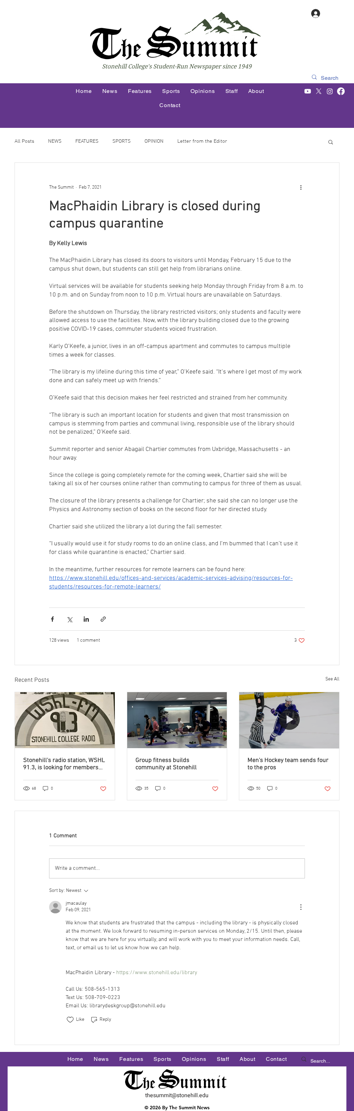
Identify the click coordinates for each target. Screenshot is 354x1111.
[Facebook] (341, 91)
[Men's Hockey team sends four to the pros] (289, 720)
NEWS (55, 141)
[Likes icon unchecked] (70, 1020)
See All (332, 679)
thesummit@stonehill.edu (176, 1095)
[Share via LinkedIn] (86, 619)
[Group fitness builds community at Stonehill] (177, 720)
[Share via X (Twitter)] (69, 619)
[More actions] (301, 187)
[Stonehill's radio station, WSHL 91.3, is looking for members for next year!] (65, 720)
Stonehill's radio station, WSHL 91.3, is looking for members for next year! (64, 764)
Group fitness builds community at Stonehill (166, 764)
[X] (319, 91)
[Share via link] (103, 619)
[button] (330, 141)
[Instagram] (330, 91)
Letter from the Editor (202, 141)
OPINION (154, 141)
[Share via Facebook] (52, 619)
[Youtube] (307, 91)
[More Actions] (301, 907)
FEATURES (87, 141)
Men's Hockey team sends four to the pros (288, 764)
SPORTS (121, 141)
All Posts (24, 141)
